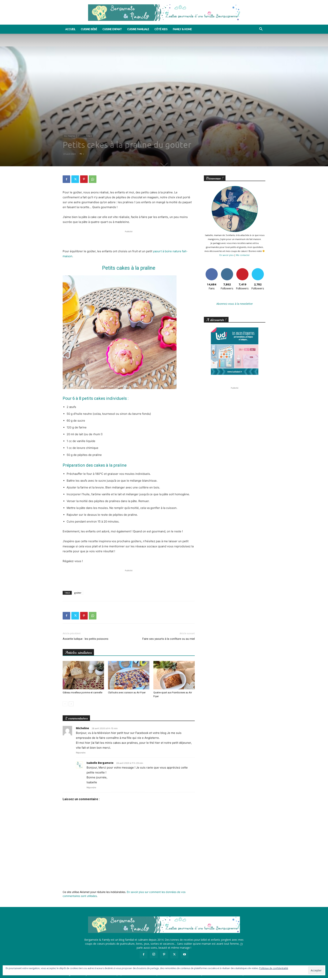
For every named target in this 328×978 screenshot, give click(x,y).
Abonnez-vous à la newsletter (234, 303)
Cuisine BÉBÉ (89, 29)
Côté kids (161, 29)
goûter (77, 592)
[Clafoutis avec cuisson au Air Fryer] (128, 675)
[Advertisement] (128, 239)
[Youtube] (184, 954)
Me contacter (243, 255)
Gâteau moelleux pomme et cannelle (82, 692)
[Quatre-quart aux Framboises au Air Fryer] (174, 675)
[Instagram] (154, 954)
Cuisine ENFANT (112, 29)
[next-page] (71, 703)
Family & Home (182, 29)
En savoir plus (226, 255)
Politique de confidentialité (273, 968)
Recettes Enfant (85, 136)
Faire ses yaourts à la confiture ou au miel (168, 639)
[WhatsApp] (92, 179)
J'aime (211, 269)
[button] (260, 29)
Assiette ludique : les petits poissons (85, 639)
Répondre (80, 752)
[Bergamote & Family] (164, 12)
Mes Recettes (69, 136)
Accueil (70, 29)
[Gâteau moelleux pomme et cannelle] (83, 675)
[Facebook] (66, 179)
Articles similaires (78, 652)
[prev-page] (65, 703)
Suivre (227, 269)
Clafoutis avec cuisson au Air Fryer (127, 692)
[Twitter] (75, 179)
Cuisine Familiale (138, 29)
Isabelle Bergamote (100, 763)
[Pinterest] (84, 179)
